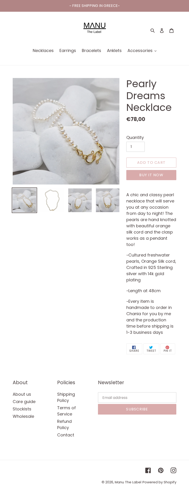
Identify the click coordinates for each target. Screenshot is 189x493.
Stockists (22, 409)
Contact (65, 435)
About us (22, 394)
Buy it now (151, 175)
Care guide (24, 401)
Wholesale (23, 416)
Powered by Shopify (159, 482)
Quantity (135, 137)
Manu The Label (128, 482)
